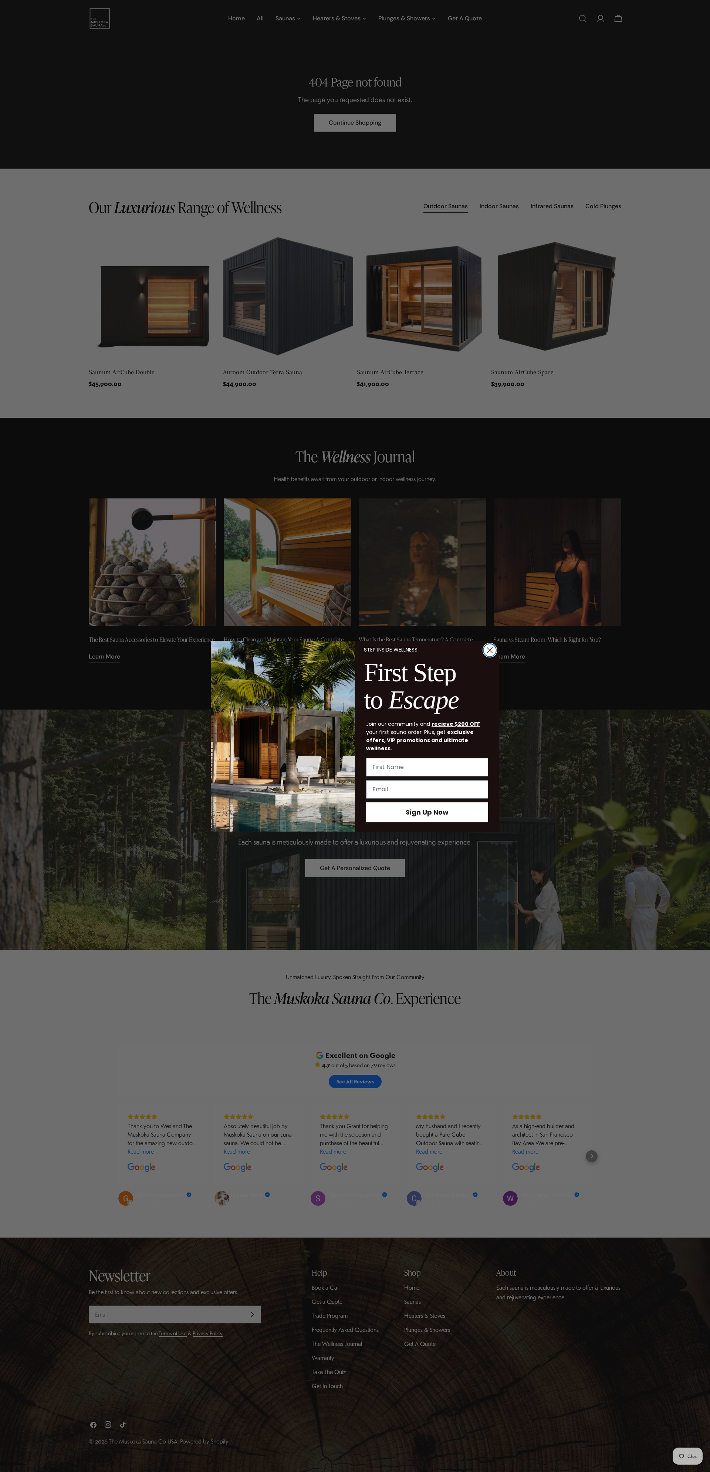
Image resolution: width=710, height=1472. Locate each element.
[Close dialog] (489, 650)
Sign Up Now (427, 812)
